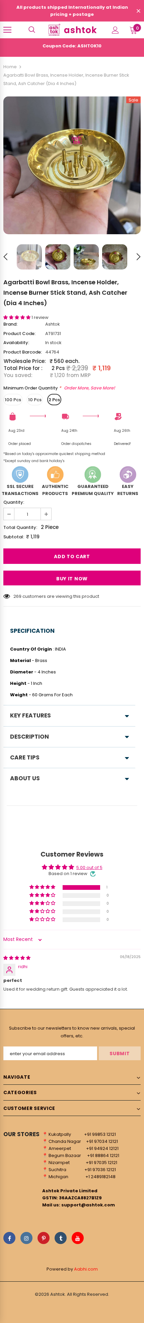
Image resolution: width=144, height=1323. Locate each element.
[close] (138, 11)
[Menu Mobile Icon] (7, 30)
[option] (72, 165)
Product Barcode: (22, 352)
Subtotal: (13, 537)
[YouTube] (78, 1238)
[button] (17, 317)
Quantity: (13, 502)
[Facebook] (9, 1238)
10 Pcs (35, 400)
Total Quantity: (20, 527)
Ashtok (52, 324)
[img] (16, 958)
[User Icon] (115, 30)
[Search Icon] (31, 30)
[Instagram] (26, 1238)
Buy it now (72, 578)
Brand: (10, 324)
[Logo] (72, 29)
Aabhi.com (86, 1269)
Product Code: (19, 333)
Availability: (16, 342)
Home (10, 67)
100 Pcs (13, 400)
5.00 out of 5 (89, 867)
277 (17, 596)
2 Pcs (54, 400)
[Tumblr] (61, 1238)
